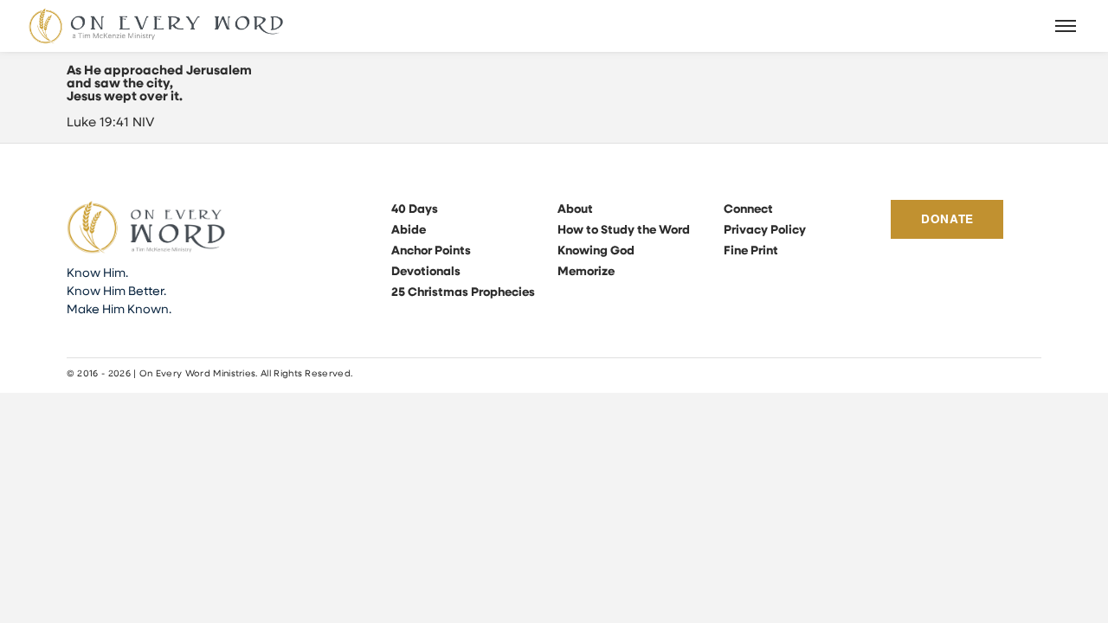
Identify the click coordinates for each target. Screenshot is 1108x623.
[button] (1066, 26)
